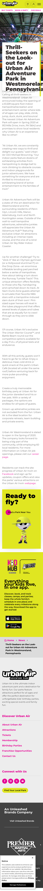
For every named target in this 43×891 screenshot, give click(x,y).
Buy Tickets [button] (7, 10)
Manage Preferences (18, 885)
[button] (28, 4)
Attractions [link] (9, 730)
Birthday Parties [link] (12, 745)
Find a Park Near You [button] (19, 512)
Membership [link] (10, 740)
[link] (10, 5)
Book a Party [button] (21, 10)
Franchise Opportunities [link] (17, 750)
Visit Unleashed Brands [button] (22, 821)
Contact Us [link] (8, 756)
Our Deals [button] (36, 10)
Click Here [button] (13, 618)
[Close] (32, 857)
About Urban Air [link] (12, 724)
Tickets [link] (6, 735)
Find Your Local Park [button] (15, 790)
